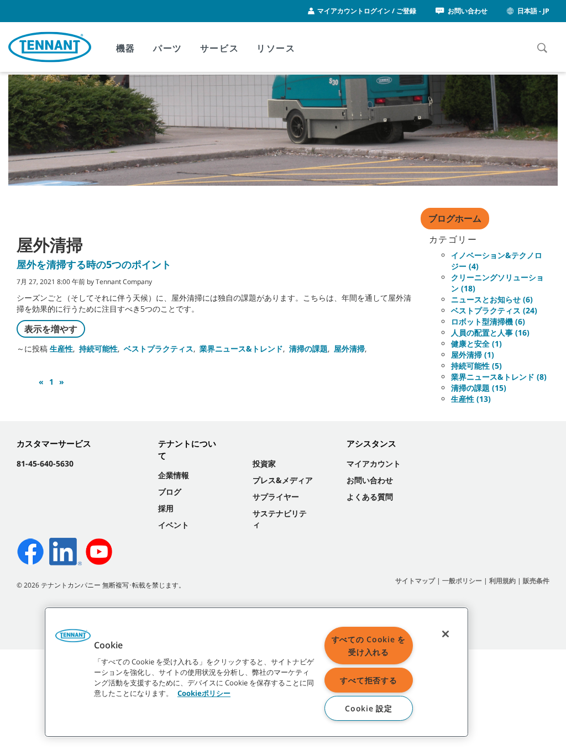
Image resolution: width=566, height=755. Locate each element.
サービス (219, 48)
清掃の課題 (308, 348)
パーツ (167, 48)
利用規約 (502, 580)
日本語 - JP (533, 10)
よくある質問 (370, 496)
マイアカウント (374, 463)
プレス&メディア (283, 480)
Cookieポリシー (203, 693)
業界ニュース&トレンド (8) (499, 376)
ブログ (169, 491)
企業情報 (173, 475)
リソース (275, 48)
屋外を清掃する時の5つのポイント (94, 264)
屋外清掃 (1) (472, 354)
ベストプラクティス (158, 348)
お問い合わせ (468, 10)
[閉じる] (445, 634)
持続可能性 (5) (476, 365)
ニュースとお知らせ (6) (492, 299)
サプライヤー (276, 496)
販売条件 (536, 580)
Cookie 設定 (368, 708)
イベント (173, 525)
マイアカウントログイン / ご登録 (366, 10)
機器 (125, 48)
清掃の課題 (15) (478, 387)
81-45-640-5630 (45, 463)
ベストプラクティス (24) (494, 310)
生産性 (61, 348)
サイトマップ (415, 580)
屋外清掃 (349, 348)
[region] (256, 672)
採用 (166, 508)
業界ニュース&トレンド (241, 348)
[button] (73, 639)
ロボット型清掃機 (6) (488, 321)
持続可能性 (98, 348)
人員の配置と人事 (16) (490, 332)
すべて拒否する (368, 680)
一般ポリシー (462, 580)
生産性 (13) (471, 399)
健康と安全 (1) (476, 343)
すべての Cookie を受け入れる (369, 645)
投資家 (264, 463)
